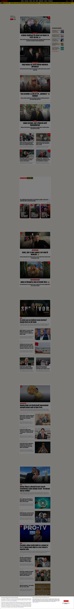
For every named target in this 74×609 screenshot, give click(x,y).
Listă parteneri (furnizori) (35, 602)
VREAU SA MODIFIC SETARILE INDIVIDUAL (66, 603)
